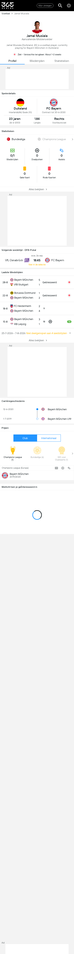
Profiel (12, 60)
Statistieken (61, 60)
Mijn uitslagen (45, 5)
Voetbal (6, 13)
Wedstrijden (37, 60)
